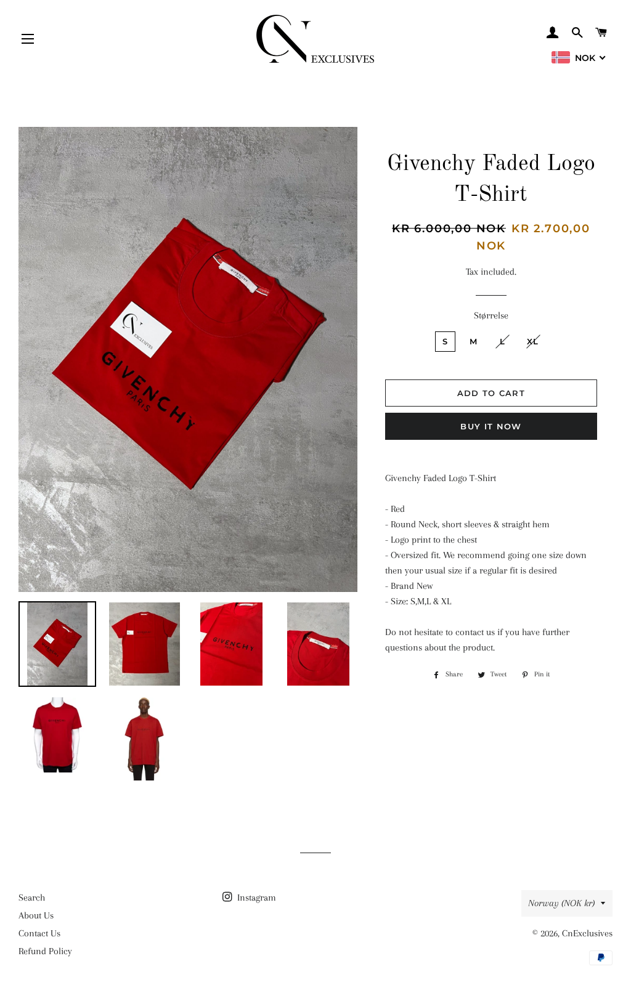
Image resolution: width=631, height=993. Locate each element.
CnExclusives (587, 933)
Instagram (255, 897)
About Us (36, 915)
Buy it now (490, 426)
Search (31, 897)
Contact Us (39, 933)
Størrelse (491, 315)
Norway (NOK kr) (561, 903)
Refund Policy (45, 951)
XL (533, 341)
